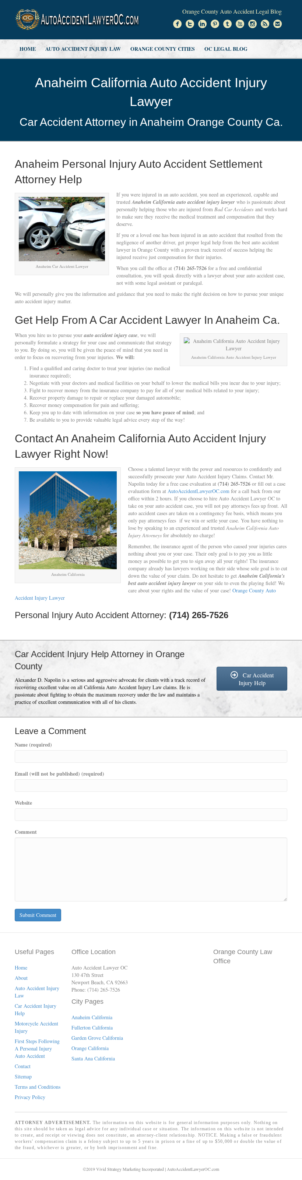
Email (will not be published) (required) (59, 773)
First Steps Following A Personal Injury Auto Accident (37, 1048)
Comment (26, 832)
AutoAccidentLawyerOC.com (198, 491)
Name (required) (33, 744)
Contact (23, 1066)
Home (28, 49)
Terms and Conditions (37, 1086)
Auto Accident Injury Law (83, 49)
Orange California (90, 1048)
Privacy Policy (30, 1097)
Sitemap (23, 1076)
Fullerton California (92, 1027)
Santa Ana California (93, 1058)
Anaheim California (91, 1017)
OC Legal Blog (225, 49)
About (21, 977)
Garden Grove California (97, 1037)
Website (23, 803)
